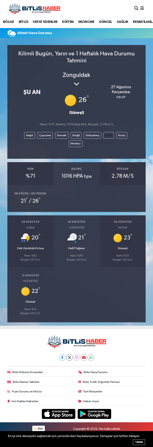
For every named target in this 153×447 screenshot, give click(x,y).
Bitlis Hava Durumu (96, 372)
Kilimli (108, 135)
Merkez (76, 143)
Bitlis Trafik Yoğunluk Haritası (101, 381)
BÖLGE (8, 22)
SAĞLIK (122, 22)
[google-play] (94, 414)
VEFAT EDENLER (45, 22)
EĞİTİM (68, 22)
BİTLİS (23, 22)
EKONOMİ (86, 22)
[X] (69, 357)
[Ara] (136, 8)
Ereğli (76, 135)
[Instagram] (76, 357)
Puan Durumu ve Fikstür (27, 391)
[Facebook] (62, 357)
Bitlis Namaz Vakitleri (26, 381)
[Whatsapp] (91, 357)
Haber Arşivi (91, 401)
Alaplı (29, 135)
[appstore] (59, 414)
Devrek (61, 135)
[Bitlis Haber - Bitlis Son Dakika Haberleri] (34, 8)
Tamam (139, 442)
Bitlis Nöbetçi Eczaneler (27, 372)
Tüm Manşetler (92, 391)
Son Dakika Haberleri (25, 401)
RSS (40, 428)
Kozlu (121, 135)
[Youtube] (83, 357)
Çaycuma (45, 135)
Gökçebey (92, 135)
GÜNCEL (105, 22)
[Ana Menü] (142, 8)
